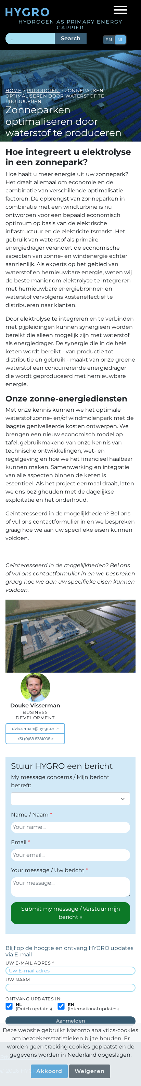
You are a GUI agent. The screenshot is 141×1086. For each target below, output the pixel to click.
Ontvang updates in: (33, 998)
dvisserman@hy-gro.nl (33, 728)
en (108, 39)
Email (18, 842)
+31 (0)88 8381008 (33, 738)
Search (70, 38)
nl (120, 39)
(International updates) (93, 1007)
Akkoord (49, 1071)
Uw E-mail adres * (29, 963)
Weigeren (89, 1071)
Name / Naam (30, 814)
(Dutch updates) (34, 1007)
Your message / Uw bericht (48, 870)
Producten (44, 90)
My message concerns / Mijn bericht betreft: (60, 781)
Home (13, 90)
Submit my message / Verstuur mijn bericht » (70, 913)
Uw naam (17, 979)
